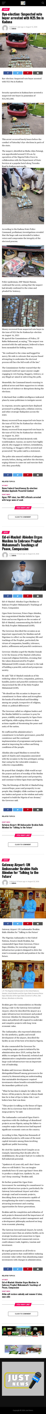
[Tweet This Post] (17, 73)
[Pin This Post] (27, 73)
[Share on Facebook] (7, 73)
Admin (14, 29)
